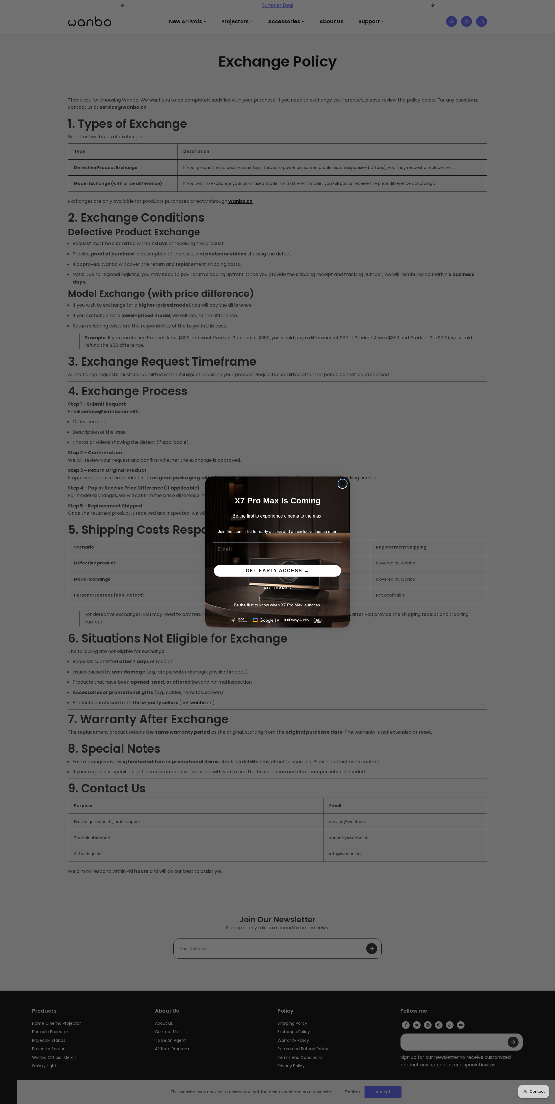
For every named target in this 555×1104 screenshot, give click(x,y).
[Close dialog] (342, 483)
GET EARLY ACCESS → (277, 570)
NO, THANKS (277, 588)
